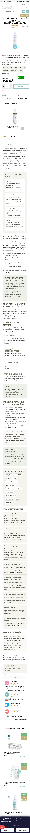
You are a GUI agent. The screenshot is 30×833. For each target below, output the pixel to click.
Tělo (17, 94)
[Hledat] (20, 11)
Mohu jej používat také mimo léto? (14, 594)
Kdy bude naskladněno (23, 98)
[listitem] (14, 118)
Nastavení (15, 825)
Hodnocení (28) (7, 140)
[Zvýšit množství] (17, 755)
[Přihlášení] (23, 11)
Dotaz (10, 98)
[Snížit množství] (17, 757)
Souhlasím (22, 830)
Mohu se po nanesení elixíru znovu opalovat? (14, 530)
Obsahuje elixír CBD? (10, 607)
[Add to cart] (22, 128)
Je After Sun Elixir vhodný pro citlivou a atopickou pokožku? (13, 578)
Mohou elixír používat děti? (12, 564)
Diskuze (12, 136)
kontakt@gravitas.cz (24, 1)
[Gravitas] (15, 7)
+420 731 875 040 (7, 1)
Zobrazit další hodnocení (20, 719)
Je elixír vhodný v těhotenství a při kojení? (14, 619)
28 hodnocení (15, 27)
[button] (2, 119)
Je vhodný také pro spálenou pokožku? (12, 547)
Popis (4, 136)
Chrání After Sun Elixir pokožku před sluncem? (13, 515)
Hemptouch (25, 26)
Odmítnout (8, 830)
